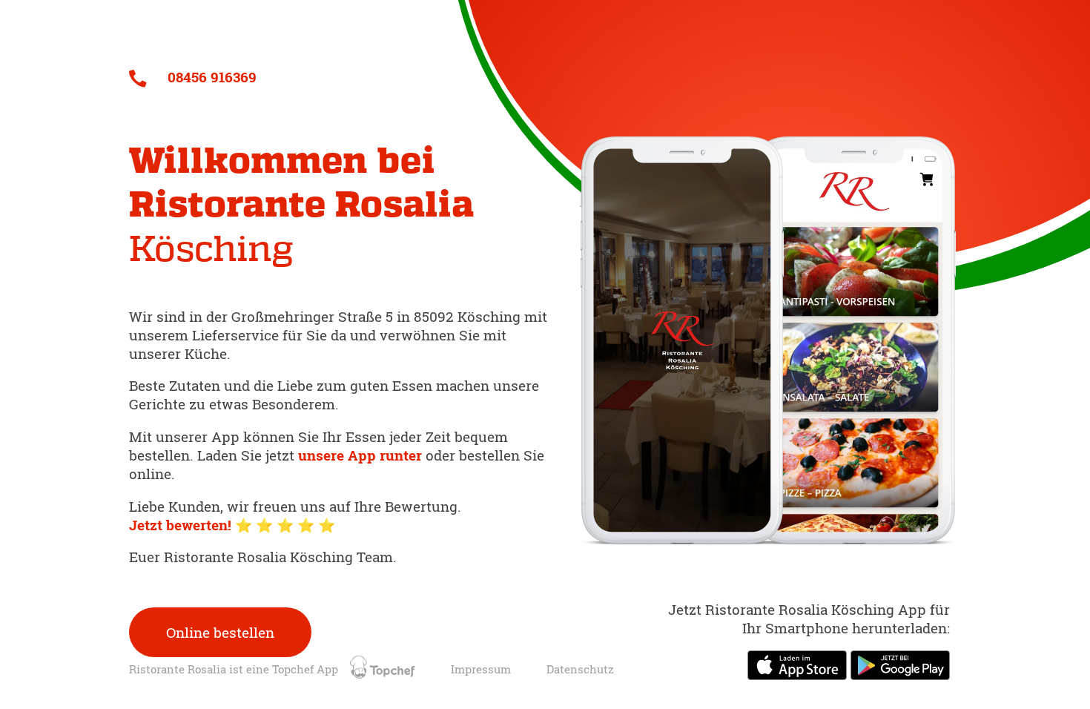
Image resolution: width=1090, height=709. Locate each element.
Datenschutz (580, 669)
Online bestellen (220, 632)
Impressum (481, 669)
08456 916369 (210, 76)
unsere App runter (362, 455)
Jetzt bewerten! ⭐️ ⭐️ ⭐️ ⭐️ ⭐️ (232, 524)
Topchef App (306, 669)
